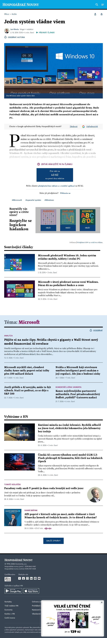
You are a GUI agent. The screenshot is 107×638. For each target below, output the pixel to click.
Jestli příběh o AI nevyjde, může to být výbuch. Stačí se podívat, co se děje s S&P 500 (27, 390)
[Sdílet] (95, 14)
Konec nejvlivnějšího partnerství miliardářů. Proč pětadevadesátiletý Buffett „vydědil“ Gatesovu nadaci (78, 394)
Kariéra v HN (10, 614)
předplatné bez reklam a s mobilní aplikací (56, 186)
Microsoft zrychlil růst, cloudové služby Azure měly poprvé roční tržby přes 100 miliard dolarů (26, 370)
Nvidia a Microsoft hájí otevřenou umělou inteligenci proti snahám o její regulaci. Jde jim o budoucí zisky (78, 370)
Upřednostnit (92, 127)
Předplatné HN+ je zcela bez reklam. (90, 242)
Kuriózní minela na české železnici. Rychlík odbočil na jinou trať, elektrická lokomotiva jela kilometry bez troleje (69, 428)
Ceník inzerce (10, 618)
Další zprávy (53, 541)
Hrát (48, 228)
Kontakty (8, 602)
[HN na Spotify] (35, 578)
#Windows (49, 200)
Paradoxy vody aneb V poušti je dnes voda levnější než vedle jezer (44, 488)
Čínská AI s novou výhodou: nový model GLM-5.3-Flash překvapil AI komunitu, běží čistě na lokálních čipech (70, 458)
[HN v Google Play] (13, 590)
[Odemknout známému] (101, 14)
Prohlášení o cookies (40, 606)
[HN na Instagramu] (27, 578)
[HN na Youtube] (39, 578)
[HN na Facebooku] (23, 578)
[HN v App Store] (31, 590)
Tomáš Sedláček (12, 484)
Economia (8, 610)
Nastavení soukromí (40, 610)
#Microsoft (17, 200)
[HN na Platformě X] (19, 578)
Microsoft (29, 322)
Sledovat (74, 127)
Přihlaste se (65, 193)
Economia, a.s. (21, 564)
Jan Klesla (14, 29)
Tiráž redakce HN (11, 606)
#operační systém (33, 200)
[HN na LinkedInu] (31, 578)
